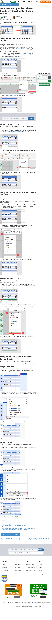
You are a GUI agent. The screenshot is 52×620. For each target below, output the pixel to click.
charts (37, 1)
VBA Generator (17, 567)
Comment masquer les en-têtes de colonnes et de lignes (15, 526)
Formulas (41, 564)
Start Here (13, 1)
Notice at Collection (46, 602)
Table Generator (17, 570)
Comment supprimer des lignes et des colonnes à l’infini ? (15, 531)
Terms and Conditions (26, 602)
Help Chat (16, 573)
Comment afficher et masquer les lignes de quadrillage (15, 529)
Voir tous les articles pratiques (10, 4)
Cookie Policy (17, 602)
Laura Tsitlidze (19, 17)
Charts (40, 570)
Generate (31, 118)
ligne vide (22, 130)
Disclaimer (4, 602)
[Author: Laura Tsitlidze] (14, 17)
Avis (2, 573)
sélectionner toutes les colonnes (26, 55)
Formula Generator (18, 564)
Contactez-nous (4, 570)
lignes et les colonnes (20, 48)
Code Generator (30, 564)
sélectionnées (12, 95)
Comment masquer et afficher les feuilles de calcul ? (14, 525)
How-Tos (41, 567)
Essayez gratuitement (44, 84)
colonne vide (29, 53)
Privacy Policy (11, 602)
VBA (18, 1)
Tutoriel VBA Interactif (31, 567)
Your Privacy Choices (37, 602)
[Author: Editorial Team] (1, 17)
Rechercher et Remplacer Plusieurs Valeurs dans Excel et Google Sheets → (38, 539)
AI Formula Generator (45, 1)
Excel (24, 1)
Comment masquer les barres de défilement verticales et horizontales (18, 528)
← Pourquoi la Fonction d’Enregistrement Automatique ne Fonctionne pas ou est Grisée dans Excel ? (13, 540)
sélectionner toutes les (15, 131)
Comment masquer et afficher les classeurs (12, 524)
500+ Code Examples (30, 570)
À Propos (3, 564)
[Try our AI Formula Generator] (44, 78)
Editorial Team (6, 17)
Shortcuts (30, 1)
